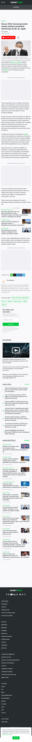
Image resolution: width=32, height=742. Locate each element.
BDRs (2, 692)
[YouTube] (11, 595)
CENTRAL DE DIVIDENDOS (7, 663)
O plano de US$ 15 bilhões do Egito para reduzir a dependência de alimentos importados (12, 223)
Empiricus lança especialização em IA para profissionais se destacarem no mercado (15, 485)
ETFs (2, 709)
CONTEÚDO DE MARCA (7, 671)
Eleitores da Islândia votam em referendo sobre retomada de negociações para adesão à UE (15, 449)
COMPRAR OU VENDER (6, 668)
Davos (3, 21)
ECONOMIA (4, 630)
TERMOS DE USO (5, 609)
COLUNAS (3, 665)
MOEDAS (3, 701)
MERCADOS (4, 624)
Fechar (16, 738)
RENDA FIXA (4, 633)
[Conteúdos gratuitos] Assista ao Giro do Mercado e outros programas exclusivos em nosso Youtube (15, 361)
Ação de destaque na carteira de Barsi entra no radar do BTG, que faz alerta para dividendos (16, 389)
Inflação (9, 301)
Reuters (6, 31)
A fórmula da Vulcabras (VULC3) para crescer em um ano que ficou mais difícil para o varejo (16, 425)
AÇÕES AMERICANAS (6, 695)
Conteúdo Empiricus (8, 482)
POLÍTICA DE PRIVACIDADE (8, 612)
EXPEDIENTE (4, 604)
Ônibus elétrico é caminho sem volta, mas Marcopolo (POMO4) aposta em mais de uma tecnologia (13, 497)
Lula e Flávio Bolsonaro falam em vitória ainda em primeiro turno (10, 532)
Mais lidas (7, 384)
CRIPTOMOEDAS (5, 698)
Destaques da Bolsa (6, 209)
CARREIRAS (4, 645)
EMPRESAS (4, 627)
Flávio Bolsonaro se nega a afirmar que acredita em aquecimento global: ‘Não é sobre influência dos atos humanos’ (16, 520)
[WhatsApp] (17, 595)
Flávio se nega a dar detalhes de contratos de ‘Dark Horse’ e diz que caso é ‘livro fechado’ (16, 555)
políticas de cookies (7, 734)
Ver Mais (26, 440)
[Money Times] (17, 2)
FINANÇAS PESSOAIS (6, 636)
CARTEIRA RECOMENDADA (8, 654)
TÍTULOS (3, 712)
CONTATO (3, 607)
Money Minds (6, 493)
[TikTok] (22, 595)
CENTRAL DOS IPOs (6, 657)
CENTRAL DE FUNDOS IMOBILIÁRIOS (10, 660)
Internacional (5, 219)
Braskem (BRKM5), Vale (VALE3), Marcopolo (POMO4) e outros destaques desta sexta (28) (17, 432)
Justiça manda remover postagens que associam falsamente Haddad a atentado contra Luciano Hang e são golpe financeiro (14, 544)
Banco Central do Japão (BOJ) (20, 297)
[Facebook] (6, 594)
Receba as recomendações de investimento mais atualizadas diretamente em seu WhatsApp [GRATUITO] (15, 376)
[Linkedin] (14, 595)
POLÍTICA (3, 642)
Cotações (16, 7)
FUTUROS (3, 704)
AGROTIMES (4, 721)
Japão (25, 301)
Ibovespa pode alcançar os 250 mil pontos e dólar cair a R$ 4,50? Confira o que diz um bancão (17, 418)
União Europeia (7, 444)
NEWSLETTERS (5, 677)
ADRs (2, 707)
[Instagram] (8, 595)
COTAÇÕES (4, 683)
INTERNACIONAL (5, 639)
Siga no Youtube (9, 37)
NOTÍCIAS (3, 621)
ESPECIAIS (4, 648)
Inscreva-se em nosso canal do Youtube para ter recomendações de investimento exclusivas (15, 368)
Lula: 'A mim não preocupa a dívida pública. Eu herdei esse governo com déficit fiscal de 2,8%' (16, 396)
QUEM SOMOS (4, 601)
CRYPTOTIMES (5, 719)
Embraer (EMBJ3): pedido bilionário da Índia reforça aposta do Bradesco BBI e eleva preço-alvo (17, 403)
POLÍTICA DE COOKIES (6, 615)
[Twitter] (25, 595)
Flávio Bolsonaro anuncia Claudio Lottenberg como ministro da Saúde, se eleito (9, 231)
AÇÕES (3, 686)
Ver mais (27, 384)
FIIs (2, 689)
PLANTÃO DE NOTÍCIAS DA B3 (8, 674)
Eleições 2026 (4, 228)
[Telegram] (20, 595)
